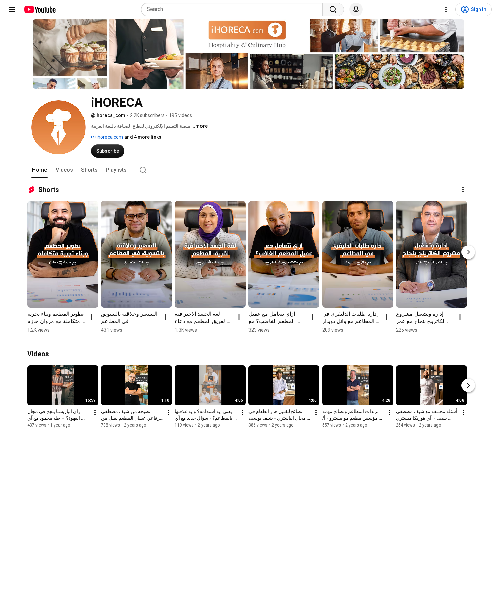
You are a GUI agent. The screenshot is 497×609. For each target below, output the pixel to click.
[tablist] (248, 170)
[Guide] (12, 9)
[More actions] (463, 189)
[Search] (333, 9)
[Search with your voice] (356, 9)
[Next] (468, 252)
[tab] (39, 170)
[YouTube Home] (40, 9)
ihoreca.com (109, 137)
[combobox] (234, 9)
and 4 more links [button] (142, 137)
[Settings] (446, 9)
